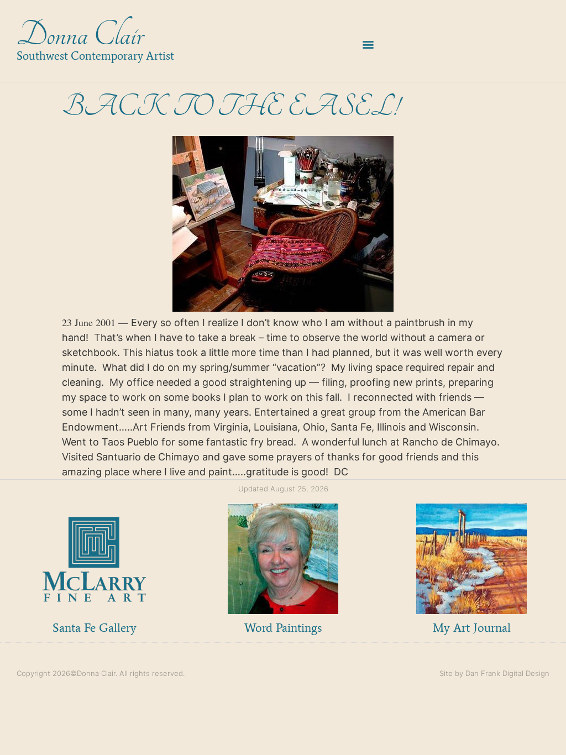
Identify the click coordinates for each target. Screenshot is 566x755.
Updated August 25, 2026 (283, 488)
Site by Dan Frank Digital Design (494, 673)
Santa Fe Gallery (95, 627)
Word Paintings (283, 627)
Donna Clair (80, 35)
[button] (368, 44)
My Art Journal (472, 627)
